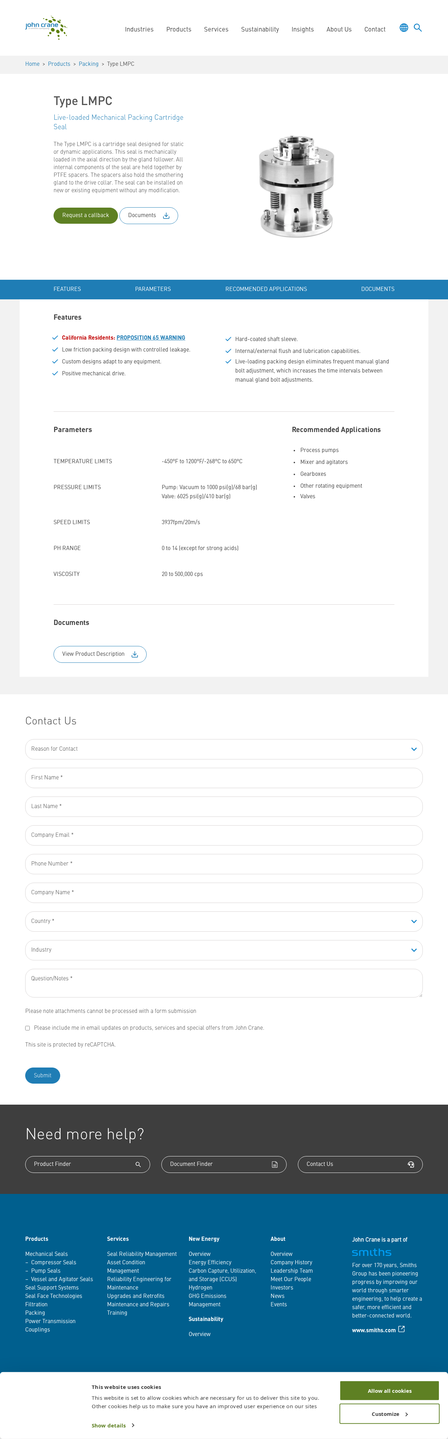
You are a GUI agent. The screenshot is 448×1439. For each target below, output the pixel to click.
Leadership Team (292, 1271)
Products (59, 64)
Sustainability (206, 1319)
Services (118, 1239)
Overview (200, 1254)
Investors (282, 1288)
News (278, 1296)
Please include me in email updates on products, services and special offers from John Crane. (149, 1028)
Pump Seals (46, 1271)
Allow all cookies (390, 1390)
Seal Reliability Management (142, 1254)
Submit (42, 1076)
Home (32, 64)
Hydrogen (200, 1288)
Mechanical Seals (46, 1254)
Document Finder (191, 1164)
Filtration (36, 1305)
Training (117, 1313)
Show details (109, 1425)
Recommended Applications (266, 289)
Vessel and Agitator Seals (62, 1279)
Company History (291, 1263)
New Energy (204, 1239)
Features (67, 289)
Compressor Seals (53, 1263)
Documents (142, 215)
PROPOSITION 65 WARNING (151, 338)
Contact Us (320, 1164)
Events (279, 1305)
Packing (89, 64)
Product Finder (52, 1164)
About (278, 1239)
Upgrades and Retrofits (135, 1296)
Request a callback (85, 215)
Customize (385, 1413)
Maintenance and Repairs (138, 1305)
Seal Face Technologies (53, 1296)
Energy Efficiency (210, 1263)
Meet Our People (291, 1279)
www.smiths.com (374, 1331)
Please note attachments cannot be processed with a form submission (110, 1011)
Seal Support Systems (52, 1288)
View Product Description (93, 654)
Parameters (153, 289)
